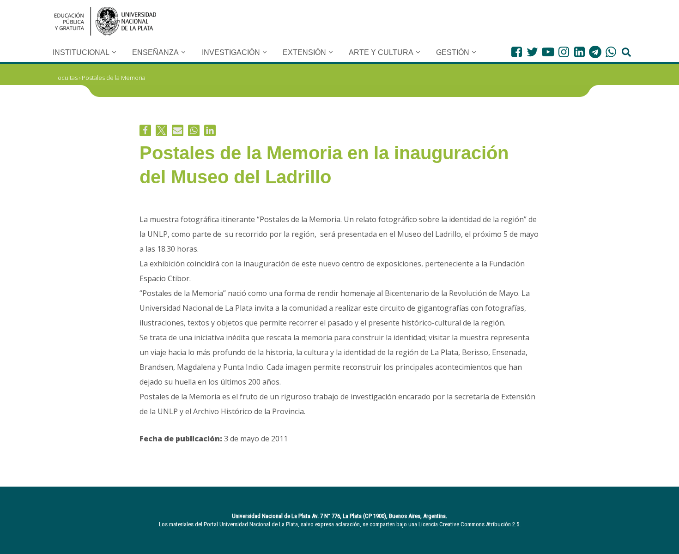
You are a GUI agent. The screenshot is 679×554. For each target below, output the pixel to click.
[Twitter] (532, 52)
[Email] (177, 130)
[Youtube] (548, 52)
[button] (114, 52)
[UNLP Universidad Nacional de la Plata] (105, 21)
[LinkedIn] (579, 52)
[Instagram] (564, 52)
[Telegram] (595, 52)
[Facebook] (516, 52)
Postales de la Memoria (114, 77)
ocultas (68, 77)
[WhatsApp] (611, 52)
